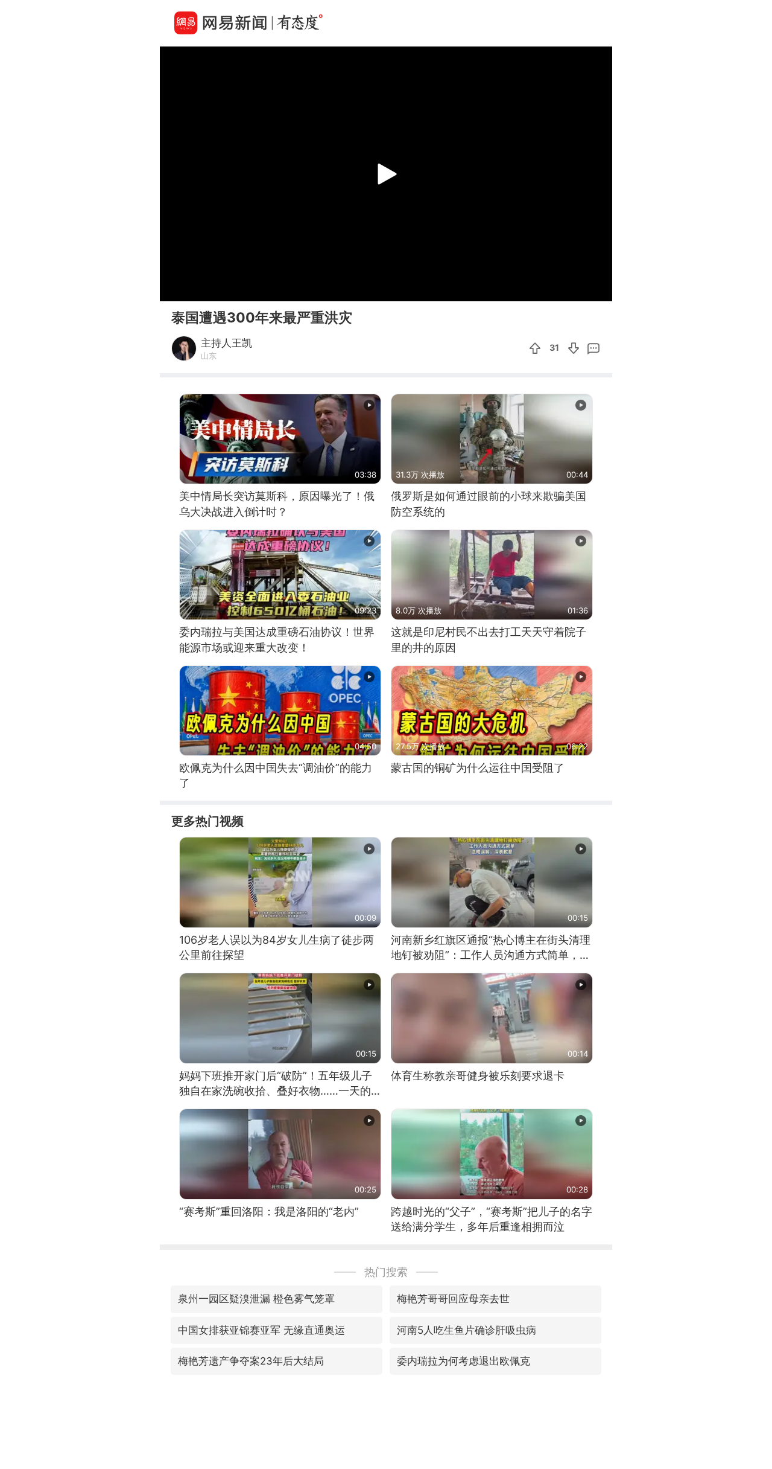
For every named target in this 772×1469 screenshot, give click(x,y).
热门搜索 (386, 1272)
